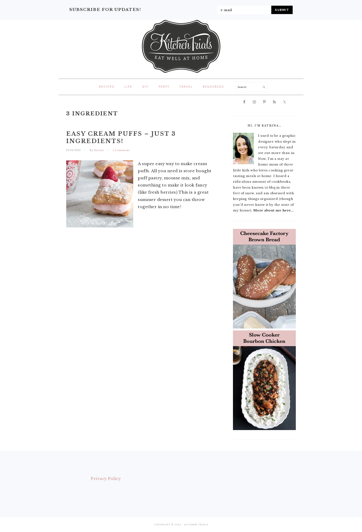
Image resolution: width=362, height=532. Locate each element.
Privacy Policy (106, 478)
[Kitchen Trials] (181, 73)
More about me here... (273, 210)
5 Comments (121, 150)
